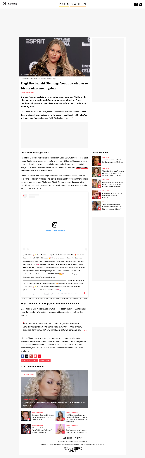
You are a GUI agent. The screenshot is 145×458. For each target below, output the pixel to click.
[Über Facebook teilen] (22, 356)
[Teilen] (31, 356)
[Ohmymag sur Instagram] (140, 4)
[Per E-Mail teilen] (35, 356)
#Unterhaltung (29, 361)
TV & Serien (78, 4)
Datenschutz (69, 441)
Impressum (61, 441)
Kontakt (78, 438)
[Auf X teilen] (26, 356)
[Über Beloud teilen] (39, 356)
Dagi (45, 294)
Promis (64, 4)
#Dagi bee (44, 361)
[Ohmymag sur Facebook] (136, 4)
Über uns (67, 438)
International (30, 92)
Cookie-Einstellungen (80, 441)
